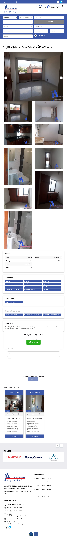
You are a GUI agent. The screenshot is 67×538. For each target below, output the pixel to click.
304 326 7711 (55, 7)
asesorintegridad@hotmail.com (15, 519)
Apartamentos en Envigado (43, 489)
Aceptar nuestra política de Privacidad (33, 376)
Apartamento (14, 392)
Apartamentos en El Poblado (43, 485)
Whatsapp (34, 343)
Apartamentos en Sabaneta (43, 493)
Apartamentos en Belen (42, 482)
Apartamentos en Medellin (43, 478)
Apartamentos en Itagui (42, 496)
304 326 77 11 (16, 505)
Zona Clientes (19, 1)
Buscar (50, 22)
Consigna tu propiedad (10, 1)
